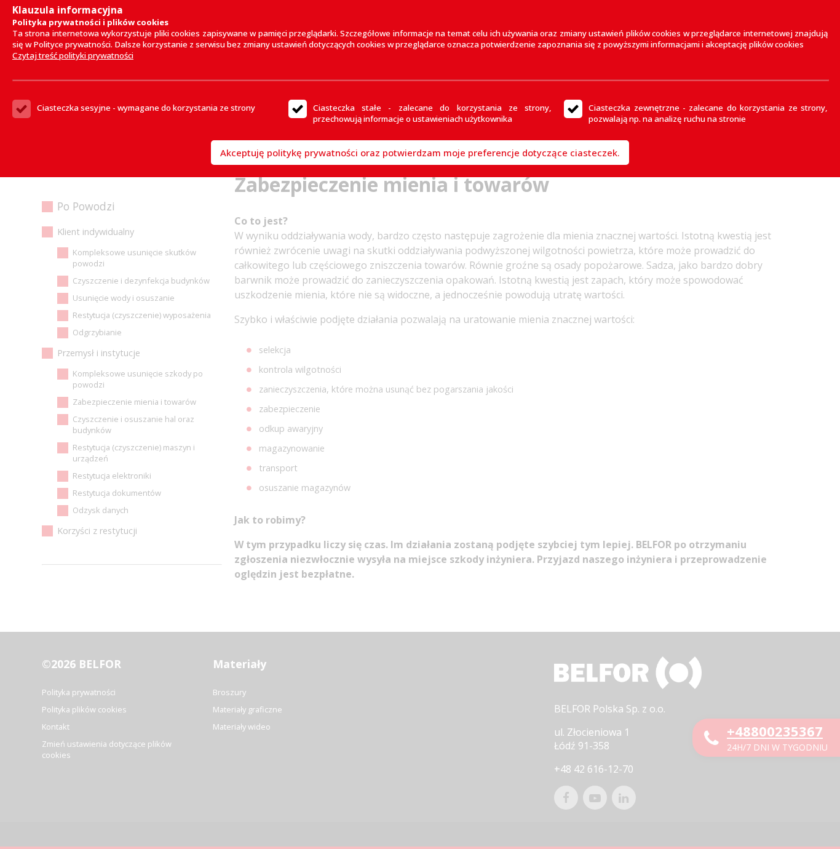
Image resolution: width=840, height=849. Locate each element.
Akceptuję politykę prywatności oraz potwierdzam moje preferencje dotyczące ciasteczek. (420, 152)
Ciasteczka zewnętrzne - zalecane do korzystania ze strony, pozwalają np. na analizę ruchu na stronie (708, 113)
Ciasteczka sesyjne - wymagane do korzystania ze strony (146, 107)
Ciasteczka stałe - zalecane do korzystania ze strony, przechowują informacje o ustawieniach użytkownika (432, 113)
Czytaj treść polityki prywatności (72, 55)
